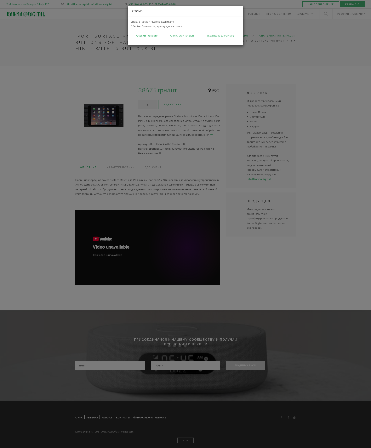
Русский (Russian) (146, 35)
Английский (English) (182, 35)
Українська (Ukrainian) (220, 35)
